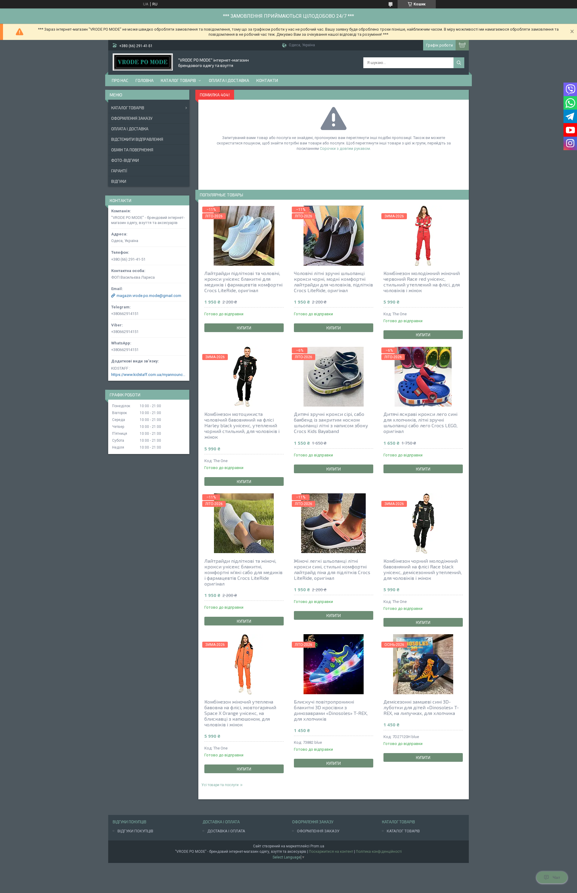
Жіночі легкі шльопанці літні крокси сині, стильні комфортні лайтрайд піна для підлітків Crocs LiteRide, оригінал (332, 569)
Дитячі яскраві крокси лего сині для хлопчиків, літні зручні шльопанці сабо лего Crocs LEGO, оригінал (420, 422)
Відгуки (118, 181)
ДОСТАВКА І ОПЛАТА (226, 831)
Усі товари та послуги (220, 785)
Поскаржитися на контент (331, 851)
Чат (556, 877)
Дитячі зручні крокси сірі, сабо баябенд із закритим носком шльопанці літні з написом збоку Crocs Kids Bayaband (331, 422)
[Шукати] (458, 62)
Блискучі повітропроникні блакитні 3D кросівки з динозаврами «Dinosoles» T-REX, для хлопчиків (331, 710)
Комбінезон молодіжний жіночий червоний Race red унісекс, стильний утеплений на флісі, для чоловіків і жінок (421, 281)
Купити (244, 327)
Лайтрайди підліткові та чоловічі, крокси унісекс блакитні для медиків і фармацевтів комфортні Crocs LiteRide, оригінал (243, 281)
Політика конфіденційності (379, 851)
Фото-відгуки (125, 160)
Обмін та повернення (132, 149)
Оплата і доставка (229, 80)
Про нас (120, 80)
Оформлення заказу (131, 118)
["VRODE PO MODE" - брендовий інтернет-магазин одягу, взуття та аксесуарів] (143, 62)
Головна (145, 80)
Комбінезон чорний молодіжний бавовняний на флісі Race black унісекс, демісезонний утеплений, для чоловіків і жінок (422, 569)
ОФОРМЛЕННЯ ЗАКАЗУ (318, 831)
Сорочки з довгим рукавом (345, 148)
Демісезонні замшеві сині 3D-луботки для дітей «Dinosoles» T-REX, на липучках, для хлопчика (421, 707)
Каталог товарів (178, 80)
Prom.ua (317, 846)
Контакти (267, 80)
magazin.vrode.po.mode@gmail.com (149, 295)
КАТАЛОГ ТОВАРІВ (403, 831)
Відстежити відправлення (137, 139)
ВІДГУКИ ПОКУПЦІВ (135, 831)
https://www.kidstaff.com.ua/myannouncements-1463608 (148, 374)
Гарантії (119, 170)
